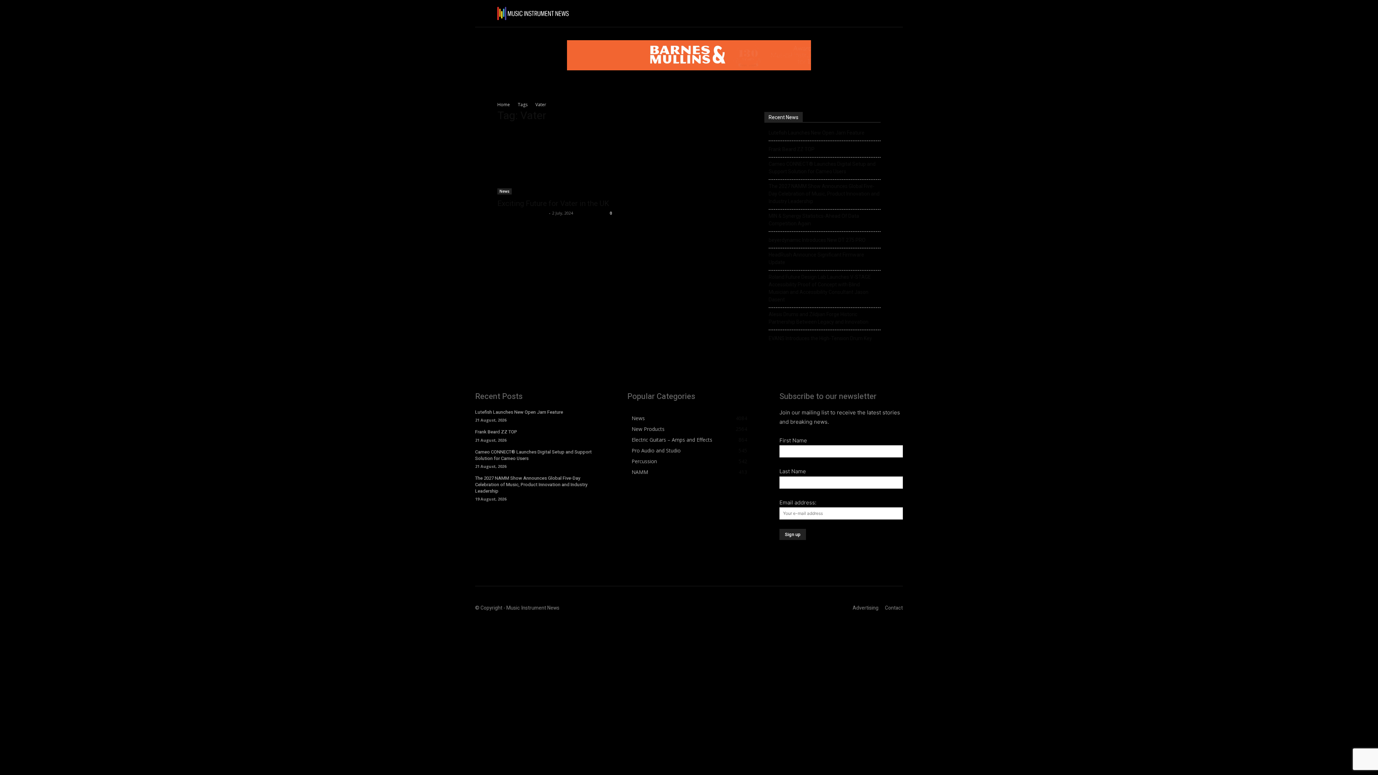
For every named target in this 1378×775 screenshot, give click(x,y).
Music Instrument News (522, 213)
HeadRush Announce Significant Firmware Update (816, 258)
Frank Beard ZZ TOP (792, 149)
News (505, 191)
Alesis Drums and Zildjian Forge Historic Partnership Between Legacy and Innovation (818, 318)
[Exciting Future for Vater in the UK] (555, 161)
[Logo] (532, 13)
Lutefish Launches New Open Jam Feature (816, 133)
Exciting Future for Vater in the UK (553, 203)
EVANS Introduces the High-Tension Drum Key (820, 338)
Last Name (792, 471)
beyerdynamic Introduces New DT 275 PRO (817, 240)
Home (503, 105)
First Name (793, 440)
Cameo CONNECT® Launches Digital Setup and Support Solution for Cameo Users (822, 167)
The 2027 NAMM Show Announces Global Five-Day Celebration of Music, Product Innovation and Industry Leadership (824, 193)
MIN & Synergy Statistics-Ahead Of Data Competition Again (814, 219)
